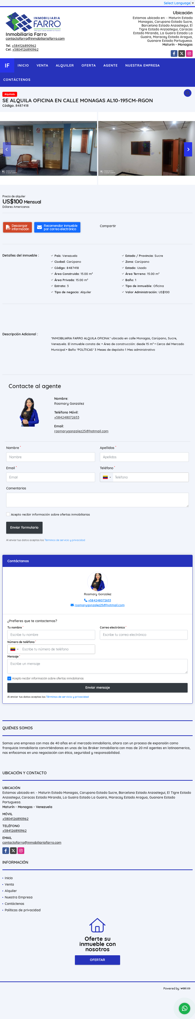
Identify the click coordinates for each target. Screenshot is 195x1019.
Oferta (89, 65)
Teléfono (107, 468)
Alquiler (65, 65)
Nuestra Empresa (142, 65)
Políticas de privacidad (23, 910)
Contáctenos (16, 80)
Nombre (13, 447)
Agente (110, 65)
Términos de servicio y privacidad (64, 540)
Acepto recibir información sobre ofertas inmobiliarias (50, 514)
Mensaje (13, 656)
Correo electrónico (113, 627)
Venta (42, 65)
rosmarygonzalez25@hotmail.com (81, 431)
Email (11, 468)
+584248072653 (66, 417)
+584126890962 (24, 46)
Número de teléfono (21, 642)
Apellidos (108, 447)
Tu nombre (15, 627)
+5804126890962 (25, 49)
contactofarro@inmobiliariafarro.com (35, 38)
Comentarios (16, 488)
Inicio (23, 65)
